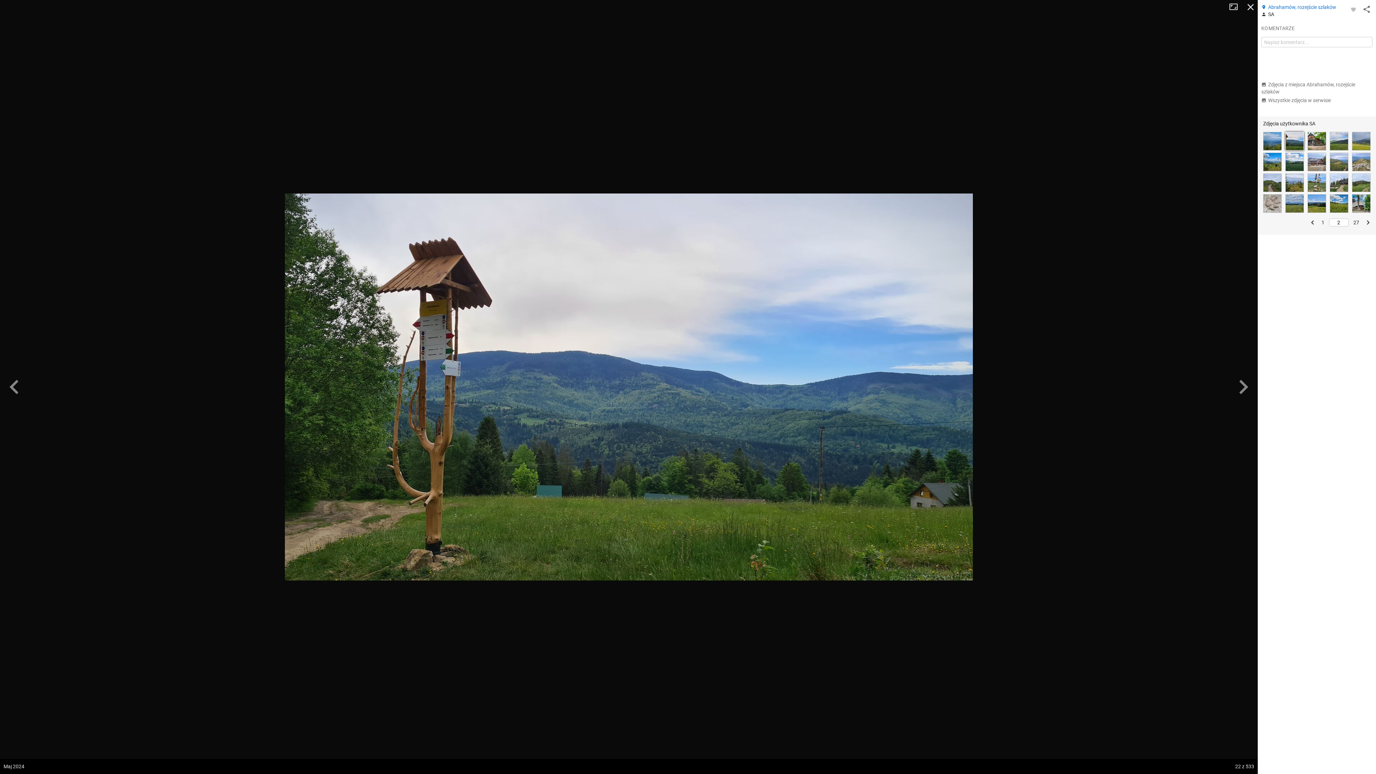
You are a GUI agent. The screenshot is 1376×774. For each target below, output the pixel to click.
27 (1356, 222)
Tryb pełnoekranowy (1236, 7)
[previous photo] (14, 387)
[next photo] (1243, 387)
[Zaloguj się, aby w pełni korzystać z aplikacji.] (1353, 9)
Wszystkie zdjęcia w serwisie (1299, 100)
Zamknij (1250, 7)
